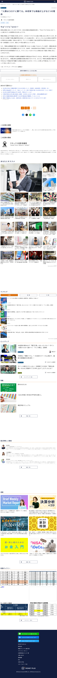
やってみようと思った (10, 79)
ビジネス (8, 4)
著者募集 (20, 657)
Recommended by (50, 266)
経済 (7, 22)
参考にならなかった (47, 79)
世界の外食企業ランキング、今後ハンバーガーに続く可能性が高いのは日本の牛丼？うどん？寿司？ (28, 90)
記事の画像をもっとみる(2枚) (28, 70)
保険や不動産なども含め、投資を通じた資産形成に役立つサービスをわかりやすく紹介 (24, 98)
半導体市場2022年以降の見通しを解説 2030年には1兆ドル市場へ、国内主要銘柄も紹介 (25, 94)
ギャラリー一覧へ (28, 620)
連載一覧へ (28, 562)
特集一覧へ (28, 416)
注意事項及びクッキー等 (23, 653)
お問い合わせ (21, 655)
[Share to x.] (27, 115)
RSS (19, 659)
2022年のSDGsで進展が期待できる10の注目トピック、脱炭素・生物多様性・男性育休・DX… (26, 88)
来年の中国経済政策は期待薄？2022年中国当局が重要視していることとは (21, 96)
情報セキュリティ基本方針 (24, 648)
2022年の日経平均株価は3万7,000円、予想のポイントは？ (17, 92)
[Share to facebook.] (23, 115)
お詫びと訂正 (21, 662)
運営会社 (20, 646)
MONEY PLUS (3, 4)
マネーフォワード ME (22, 664)
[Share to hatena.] (34, 115)
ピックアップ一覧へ (28, 377)
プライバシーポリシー (23, 651)
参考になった (28, 79)
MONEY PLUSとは (22, 644)
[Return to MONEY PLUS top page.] (28, 1)
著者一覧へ (28, 467)
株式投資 (3, 22)
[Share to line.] (30, 115)
